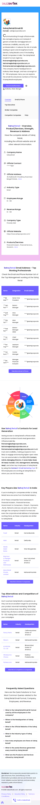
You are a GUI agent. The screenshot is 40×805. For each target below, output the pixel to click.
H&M (5, 540)
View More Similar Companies (20, 582)
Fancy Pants (7, 633)
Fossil (5, 533)
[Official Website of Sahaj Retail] (26, 85)
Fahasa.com (7, 662)
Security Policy (20, 794)
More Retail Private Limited (7, 572)
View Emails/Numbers (13, 86)
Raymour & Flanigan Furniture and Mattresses (7, 560)
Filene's (5, 640)
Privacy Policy (6, 794)
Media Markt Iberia (5, 549)
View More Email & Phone (20, 371)
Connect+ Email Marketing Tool (23, 468)
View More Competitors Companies (20, 670)
